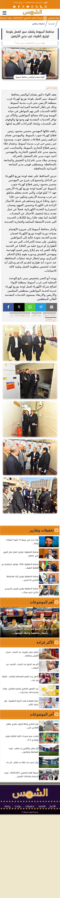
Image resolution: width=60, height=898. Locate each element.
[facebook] (8, 307)
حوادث (18, 806)
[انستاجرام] (32, 6)
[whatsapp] (30, 307)
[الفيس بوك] (19, 6)
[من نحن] (41, 6)
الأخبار (52, 806)
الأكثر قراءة (45, 642)
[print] (51, 307)
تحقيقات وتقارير (38, 23)
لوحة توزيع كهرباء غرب (20, 315)
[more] (45, 6)
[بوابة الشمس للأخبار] (32, 12)
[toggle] (4, 13)
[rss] (36, 6)
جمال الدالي (51, 88)
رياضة (7, 806)
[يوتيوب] (28, 6)
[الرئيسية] (14, 6)
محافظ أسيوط (49, 315)
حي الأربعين (50, 319)
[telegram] (40, 307)
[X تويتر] (23, 6)
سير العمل (36, 315)
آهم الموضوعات (42, 602)
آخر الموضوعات (42, 714)
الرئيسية (51, 23)
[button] (6, 623)
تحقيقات (29, 806)
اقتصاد (41, 806)
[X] (19, 307)
